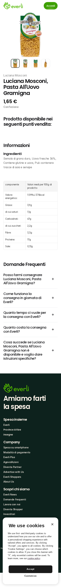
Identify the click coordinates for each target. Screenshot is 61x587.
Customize (30, 576)
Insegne (8, 434)
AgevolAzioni (11, 462)
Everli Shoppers (12, 476)
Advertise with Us (13, 471)
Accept (30, 569)
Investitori (9, 514)
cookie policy (33, 558)
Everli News (10, 494)
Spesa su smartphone (16, 447)
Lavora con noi (11, 504)
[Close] (52, 524)
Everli (6, 424)
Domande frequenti (14, 499)
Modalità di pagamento (16, 452)
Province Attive (12, 429)
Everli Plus (9, 457)
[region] (30, 551)
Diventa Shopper (13, 509)
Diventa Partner (12, 467)
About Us (8, 481)
